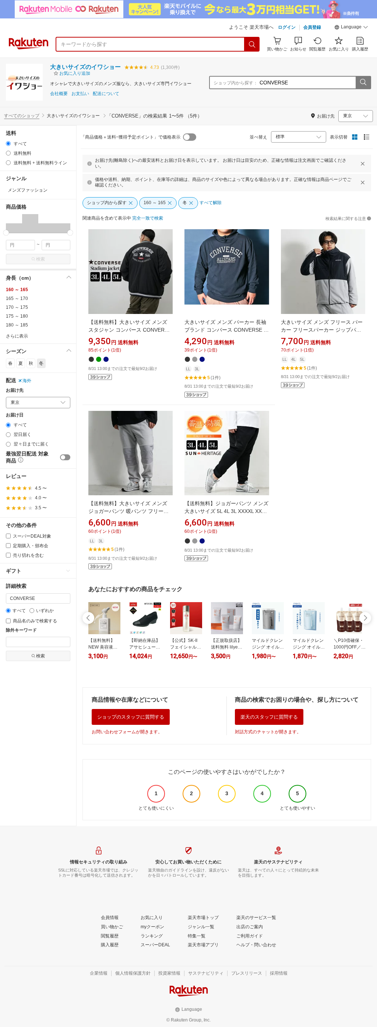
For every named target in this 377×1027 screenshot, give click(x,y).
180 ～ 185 (17, 325)
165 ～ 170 (17, 298)
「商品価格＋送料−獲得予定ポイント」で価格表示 (130, 137)
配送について (106, 93)
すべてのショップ (21, 115)
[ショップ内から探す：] (363, 82)
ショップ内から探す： (236, 82)
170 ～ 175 (17, 307)
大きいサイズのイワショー (85, 67)
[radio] (8, 143)
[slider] (6, 232)
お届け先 (15, 390)
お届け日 (15, 415)
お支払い (80, 93)
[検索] (252, 44)
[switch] (65, 457)
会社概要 (59, 93)
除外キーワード (21, 630)
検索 (40, 259)
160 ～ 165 (17, 289)
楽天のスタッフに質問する (269, 717)
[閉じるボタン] (362, 163)
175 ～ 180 (17, 316)
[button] (351, 28)
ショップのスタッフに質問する (130, 717)
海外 (26, 380)
